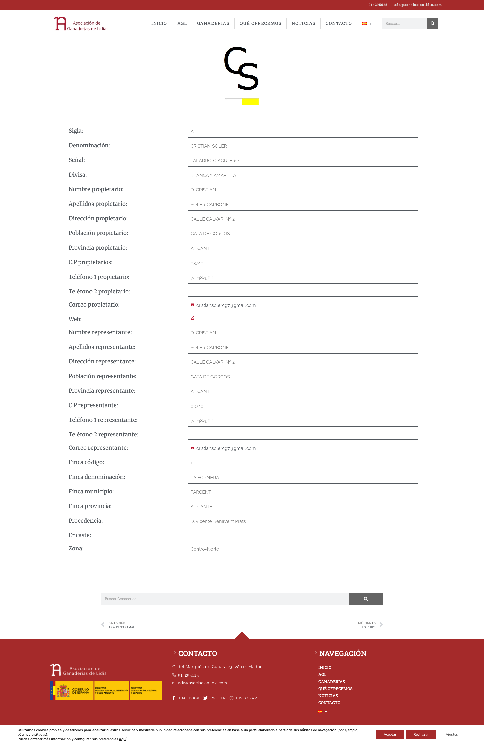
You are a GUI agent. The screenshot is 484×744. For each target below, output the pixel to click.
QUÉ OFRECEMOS (260, 23)
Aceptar (390, 734)
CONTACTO (339, 23)
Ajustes (452, 734)
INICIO (159, 23)
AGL (182, 23)
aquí (122, 739)
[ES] (367, 23)
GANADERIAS (213, 23)
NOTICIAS (303, 23)
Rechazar (421, 734)
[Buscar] (432, 23)
